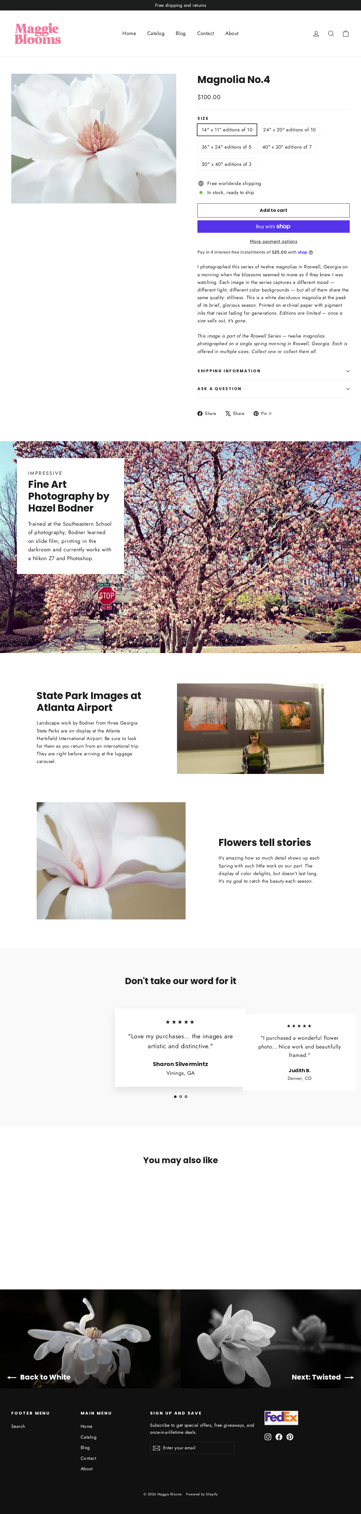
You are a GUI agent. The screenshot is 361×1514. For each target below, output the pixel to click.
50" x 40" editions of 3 (227, 164)
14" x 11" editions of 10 (227, 129)
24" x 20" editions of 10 (289, 129)
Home (129, 33)
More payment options (274, 241)
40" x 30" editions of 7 (287, 146)
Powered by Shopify (201, 1494)
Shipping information (229, 371)
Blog (181, 33)
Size (203, 118)
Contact (205, 33)
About (232, 33)
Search (18, 1426)
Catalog (155, 33)
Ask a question (219, 388)
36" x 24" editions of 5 (227, 146)
